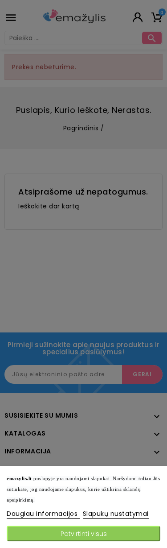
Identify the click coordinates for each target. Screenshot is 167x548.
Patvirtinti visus (84, 533)
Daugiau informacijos (43, 513)
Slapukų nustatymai (116, 513)
